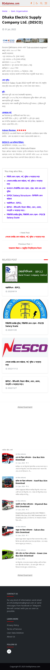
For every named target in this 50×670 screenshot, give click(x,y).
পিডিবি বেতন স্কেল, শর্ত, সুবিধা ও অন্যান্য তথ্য (23, 176)
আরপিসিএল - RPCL (14, 202)
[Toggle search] (41, 3)
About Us (11, 636)
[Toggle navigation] (46, 3)
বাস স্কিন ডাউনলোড (21, 454)
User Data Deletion (15, 633)
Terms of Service (14, 629)
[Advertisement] (22, 425)
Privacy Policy (13, 625)
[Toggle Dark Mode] (37, 3)
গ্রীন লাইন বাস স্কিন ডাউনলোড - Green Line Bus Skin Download (31, 554)
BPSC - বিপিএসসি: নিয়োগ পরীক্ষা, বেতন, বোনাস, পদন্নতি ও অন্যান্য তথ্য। (22, 383)
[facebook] (31, 3)
